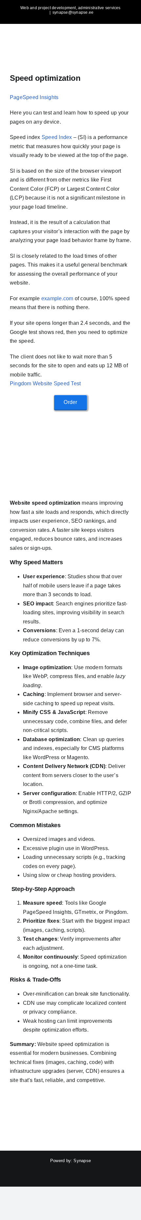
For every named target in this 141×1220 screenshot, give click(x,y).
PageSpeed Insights (34, 97)
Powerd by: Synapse (70, 1160)
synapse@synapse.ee (72, 12)
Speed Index (57, 137)
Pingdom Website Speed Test (45, 383)
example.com (57, 298)
